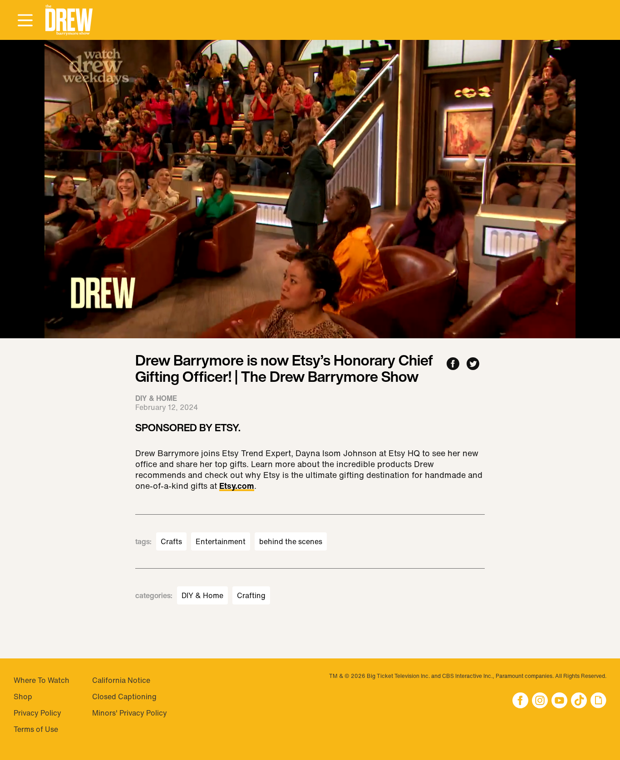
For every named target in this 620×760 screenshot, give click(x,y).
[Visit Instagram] (540, 701)
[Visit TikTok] (579, 701)
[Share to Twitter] (473, 364)
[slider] (310, 312)
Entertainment (221, 541)
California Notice (121, 680)
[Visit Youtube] (559, 701)
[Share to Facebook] (453, 364)
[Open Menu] (25, 21)
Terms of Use (36, 729)
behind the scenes (290, 541)
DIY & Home (202, 595)
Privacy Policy (37, 712)
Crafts (171, 541)
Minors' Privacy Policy (129, 712)
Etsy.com (236, 486)
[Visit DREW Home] (69, 20)
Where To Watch (41, 680)
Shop (23, 696)
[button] (69, 20)
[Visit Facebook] (520, 701)
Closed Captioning (124, 696)
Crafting (251, 595)
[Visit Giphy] (598, 701)
